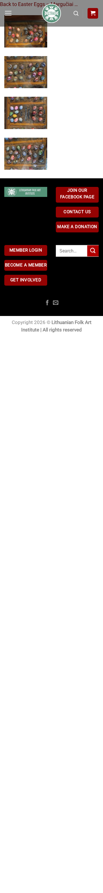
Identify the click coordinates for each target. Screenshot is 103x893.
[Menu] (8, 13)
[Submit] (93, 250)
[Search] (76, 13)
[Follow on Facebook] (47, 303)
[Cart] (93, 13)
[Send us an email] (55, 303)
